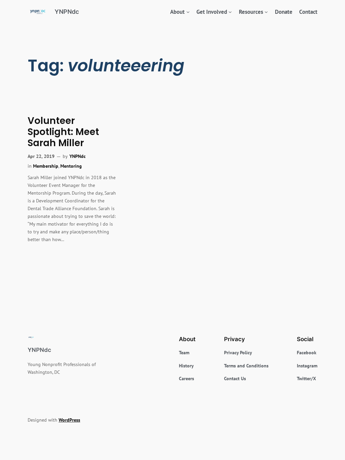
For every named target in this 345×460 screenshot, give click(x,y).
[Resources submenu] (266, 11)
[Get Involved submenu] (230, 11)
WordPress (69, 420)
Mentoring (71, 166)
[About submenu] (188, 11)
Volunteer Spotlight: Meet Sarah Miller (63, 132)
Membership (45, 166)
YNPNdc (67, 11)
